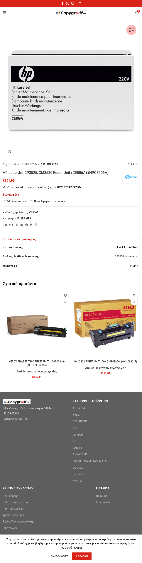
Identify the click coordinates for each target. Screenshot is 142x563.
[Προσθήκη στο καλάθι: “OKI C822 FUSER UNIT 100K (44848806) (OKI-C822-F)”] (134, 302)
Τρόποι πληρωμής (14, 515)
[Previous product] (128, 164)
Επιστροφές (10, 528)
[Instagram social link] (72, 3)
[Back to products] (132, 164)
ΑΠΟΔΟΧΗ (82, 556)
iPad (75, 428)
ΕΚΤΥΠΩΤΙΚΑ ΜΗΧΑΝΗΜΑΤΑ (90, 461)
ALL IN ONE (79, 408)
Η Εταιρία (101, 496)
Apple (76, 415)
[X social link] (67, 3)
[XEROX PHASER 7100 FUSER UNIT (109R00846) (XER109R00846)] (36, 324)
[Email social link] (21, 224)
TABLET (77, 447)
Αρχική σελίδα (11, 164)
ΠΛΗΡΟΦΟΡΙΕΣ (59, 556)
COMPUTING (80, 421)
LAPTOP (78, 434)
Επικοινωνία (103, 502)
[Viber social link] (35, 224)
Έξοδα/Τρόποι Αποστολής (18, 521)
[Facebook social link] (62, 3)
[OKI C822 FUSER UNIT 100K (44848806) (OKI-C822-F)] (105, 324)
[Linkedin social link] (31, 224)
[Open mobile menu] (4, 12)
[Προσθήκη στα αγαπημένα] (65, 295)
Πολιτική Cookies (13, 508)
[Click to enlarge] (10, 151)
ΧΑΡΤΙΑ (77, 480)
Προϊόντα (78, 474)
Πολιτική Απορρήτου (15, 502)
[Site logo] (71, 12)
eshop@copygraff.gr (16, 418)
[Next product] (137, 164)
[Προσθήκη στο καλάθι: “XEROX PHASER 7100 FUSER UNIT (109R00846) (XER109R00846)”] (65, 302)
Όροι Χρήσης (10, 496)
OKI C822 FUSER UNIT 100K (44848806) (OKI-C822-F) (105, 361)
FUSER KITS (50, 164)
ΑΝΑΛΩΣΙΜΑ (31, 164)
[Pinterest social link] (26, 224)
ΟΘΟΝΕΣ (78, 467)
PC (74, 441)
